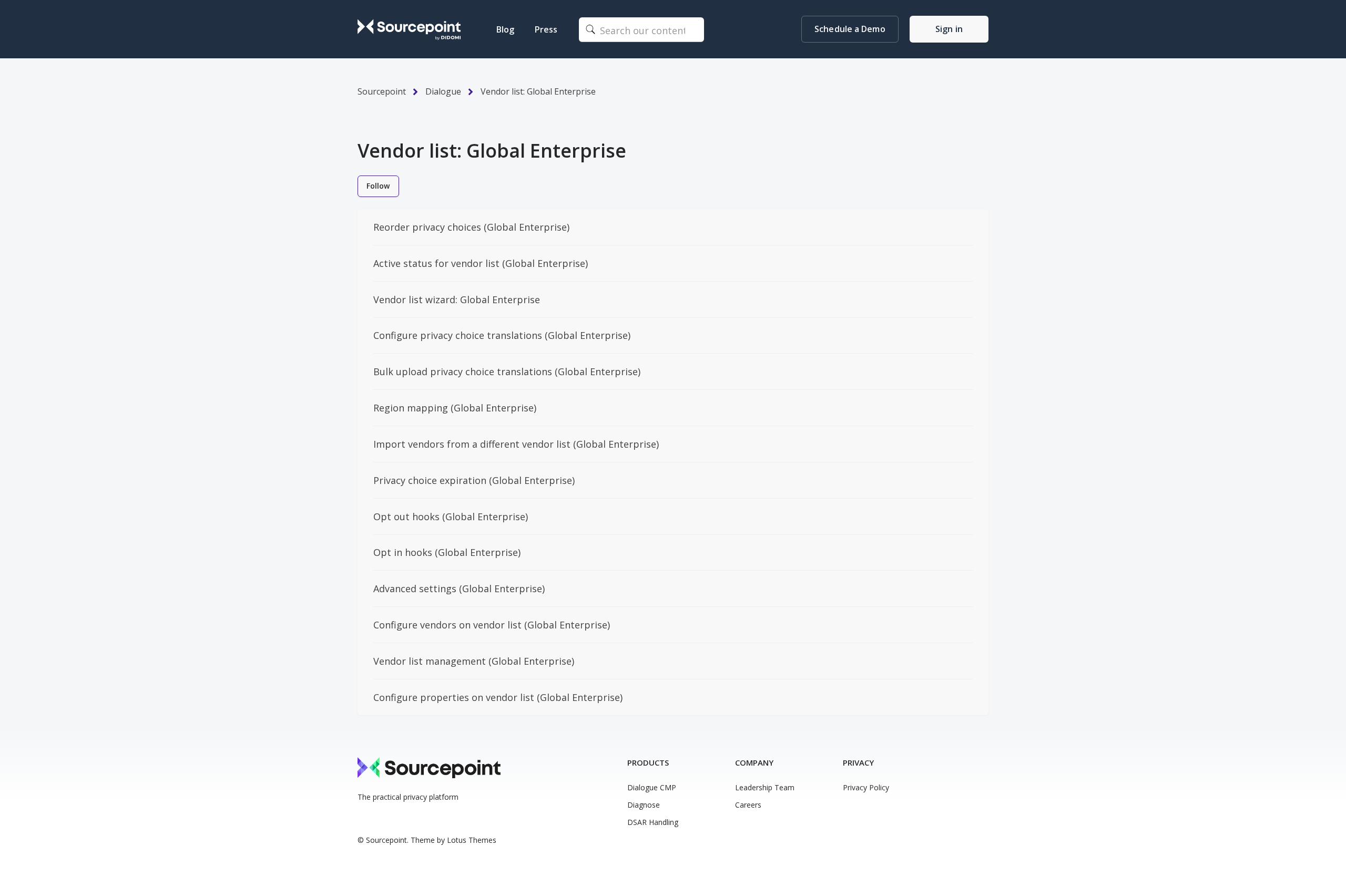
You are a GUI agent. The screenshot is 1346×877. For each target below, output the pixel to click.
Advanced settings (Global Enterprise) (459, 588)
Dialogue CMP (651, 787)
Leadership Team (764, 787)
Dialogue (443, 91)
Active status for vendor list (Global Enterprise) (480, 263)
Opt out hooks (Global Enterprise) (450, 516)
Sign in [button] (949, 29)
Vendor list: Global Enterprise (538, 91)
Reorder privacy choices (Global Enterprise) (471, 227)
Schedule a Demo (849, 29)
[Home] (409, 29)
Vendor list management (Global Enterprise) (473, 661)
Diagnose (643, 805)
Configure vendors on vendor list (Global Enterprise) (491, 624)
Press (546, 29)
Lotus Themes (471, 840)
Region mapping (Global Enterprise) (454, 407)
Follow (378, 186)
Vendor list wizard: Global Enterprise (456, 299)
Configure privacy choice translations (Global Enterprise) (501, 335)
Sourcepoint (382, 91)
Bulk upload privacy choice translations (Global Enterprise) (506, 371)
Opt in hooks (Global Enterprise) (447, 552)
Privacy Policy (866, 787)
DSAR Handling (652, 822)
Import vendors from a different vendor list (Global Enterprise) (516, 444)
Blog (505, 29)
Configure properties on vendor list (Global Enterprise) (498, 697)
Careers (748, 805)
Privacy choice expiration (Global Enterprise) (474, 480)
